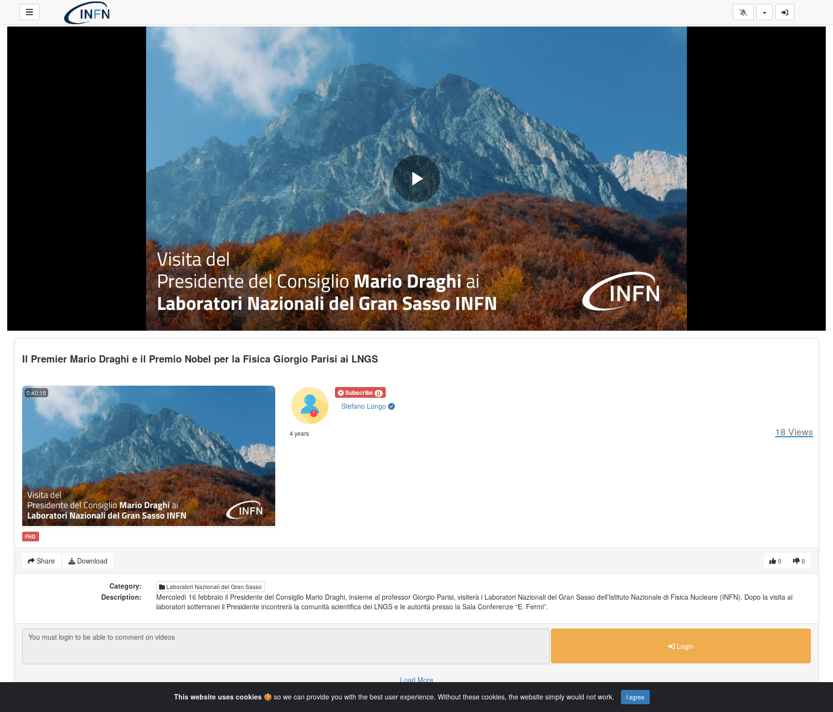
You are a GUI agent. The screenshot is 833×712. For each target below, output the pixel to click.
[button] (360, 392)
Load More (416, 680)
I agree (635, 697)
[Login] (784, 12)
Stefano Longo (364, 406)
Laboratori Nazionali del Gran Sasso (213, 586)
